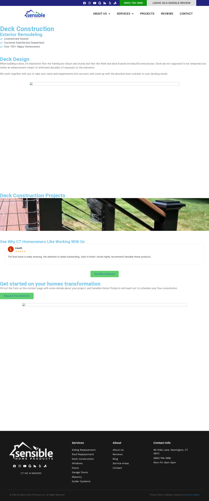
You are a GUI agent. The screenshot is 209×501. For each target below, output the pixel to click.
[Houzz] (105, 3)
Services (123, 13)
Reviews (167, 13)
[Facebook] (84, 3)
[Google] (99, 3)
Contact (186, 13)
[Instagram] (89, 3)
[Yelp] (110, 3)
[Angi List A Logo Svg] (115, 3)
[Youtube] (94, 3)
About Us (100, 13)
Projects (147, 13)
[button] (4, 214)
